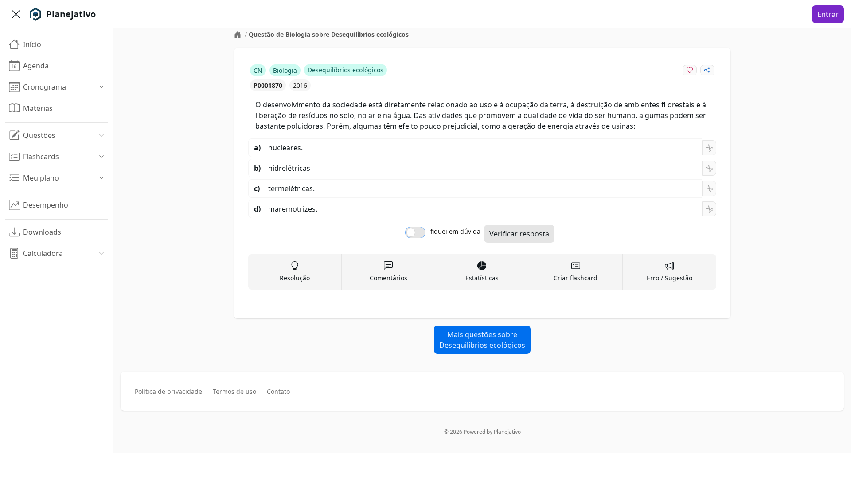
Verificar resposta (519, 234)
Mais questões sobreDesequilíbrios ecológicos (482, 340)
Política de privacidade (168, 391)
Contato (278, 391)
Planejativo (507, 432)
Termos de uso (234, 391)
